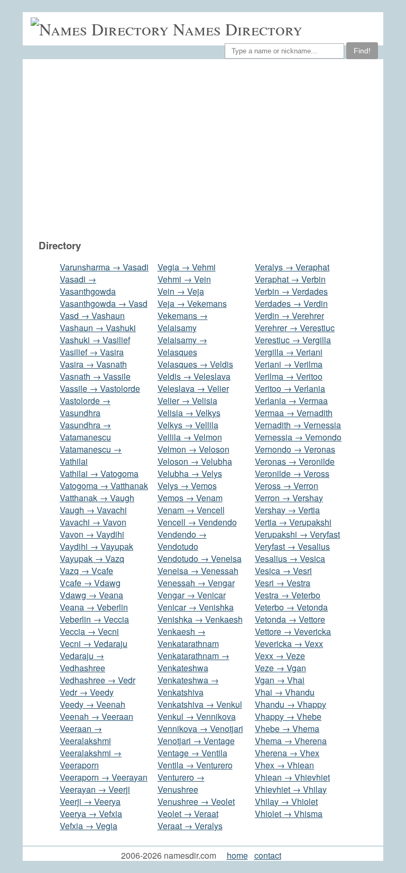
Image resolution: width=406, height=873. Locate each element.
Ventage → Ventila (192, 753)
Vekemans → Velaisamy (183, 321)
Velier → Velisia (187, 401)
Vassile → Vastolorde (100, 388)
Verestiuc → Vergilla (293, 340)
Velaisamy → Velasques (182, 346)
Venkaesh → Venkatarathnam (188, 637)
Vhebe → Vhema (287, 728)
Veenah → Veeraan (96, 716)
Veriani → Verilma (288, 364)
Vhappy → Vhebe (288, 716)
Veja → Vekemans (192, 303)
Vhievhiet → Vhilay (291, 789)
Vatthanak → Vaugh (97, 498)
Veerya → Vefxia (91, 814)
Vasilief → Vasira (92, 352)
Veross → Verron (286, 486)
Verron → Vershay (289, 498)
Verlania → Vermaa (291, 401)
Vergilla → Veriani (288, 352)
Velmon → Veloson (193, 449)
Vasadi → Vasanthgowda (88, 285)
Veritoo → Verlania (290, 388)
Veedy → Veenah (92, 704)
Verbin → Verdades (291, 291)
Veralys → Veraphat (292, 267)
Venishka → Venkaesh (200, 619)
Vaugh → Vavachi (93, 510)
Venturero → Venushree (181, 783)
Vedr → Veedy (87, 692)
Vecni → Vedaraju (93, 643)
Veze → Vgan (280, 668)
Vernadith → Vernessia (298, 425)
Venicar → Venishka (196, 607)
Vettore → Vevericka (293, 631)
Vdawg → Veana (91, 595)
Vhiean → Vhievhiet (292, 777)
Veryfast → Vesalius (292, 546)
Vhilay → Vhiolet (286, 801)
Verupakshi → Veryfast (297, 534)
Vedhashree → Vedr (97, 680)
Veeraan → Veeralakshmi (85, 734)
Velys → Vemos (187, 486)
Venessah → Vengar (196, 583)
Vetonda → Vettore (290, 619)
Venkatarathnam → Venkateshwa (193, 662)
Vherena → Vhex (287, 753)
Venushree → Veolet (196, 801)
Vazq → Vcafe (86, 571)
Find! (362, 50)
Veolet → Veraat (188, 814)
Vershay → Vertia (287, 510)
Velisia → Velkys (189, 413)
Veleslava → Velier (193, 388)
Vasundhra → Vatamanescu (85, 431)
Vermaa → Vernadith (294, 413)
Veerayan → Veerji (95, 789)
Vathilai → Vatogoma (99, 473)
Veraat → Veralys (190, 826)
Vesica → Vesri (283, 571)
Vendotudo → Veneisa (200, 558)
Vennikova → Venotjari (200, 728)
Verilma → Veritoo (288, 376)
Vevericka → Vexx (289, 643)
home (237, 855)
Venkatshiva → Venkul (200, 704)
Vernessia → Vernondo (298, 437)
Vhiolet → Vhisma (288, 814)
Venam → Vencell (191, 510)
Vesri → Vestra (282, 583)
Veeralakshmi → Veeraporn (91, 759)
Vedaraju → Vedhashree (82, 662)
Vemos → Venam (190, 498)
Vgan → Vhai (279, 680)
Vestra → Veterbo (287, 595)
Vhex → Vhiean (284, 765)
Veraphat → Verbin (290, 279)
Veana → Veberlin (94, 607)
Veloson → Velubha (195, 461)
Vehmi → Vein (184, 279)
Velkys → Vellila (188, 425)
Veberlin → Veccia (94, 619)
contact (267, 855)
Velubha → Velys (190, 473)
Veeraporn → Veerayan (103, 777)
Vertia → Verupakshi (293, 522)
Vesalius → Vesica (290, 558)
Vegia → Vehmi (187, 267)
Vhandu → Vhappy (290, 704)
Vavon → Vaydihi (92, 534)
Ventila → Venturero (195, 765)
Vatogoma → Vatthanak (104, 486)
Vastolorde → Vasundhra (85, 407)
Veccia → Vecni (89, 631)
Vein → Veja (181, 291)
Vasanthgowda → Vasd (103, 303)
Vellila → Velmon (190, 437)
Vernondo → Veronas (295, 449)
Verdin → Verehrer (289, 315)
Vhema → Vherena (291, 741)
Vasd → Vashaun (92, 315)
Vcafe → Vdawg (90, 583)
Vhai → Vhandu (285, 692)
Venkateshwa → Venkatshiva (188, 686)
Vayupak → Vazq (92, 558)
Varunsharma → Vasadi (104, 267)
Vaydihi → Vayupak (96, 546)
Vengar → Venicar (192, 595)
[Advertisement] (208, 149)
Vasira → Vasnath (93, 364)
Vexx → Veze (280, 656)
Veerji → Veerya (90, 801)
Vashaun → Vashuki (98, 328)
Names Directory (237, 28)
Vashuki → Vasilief (95, 340)
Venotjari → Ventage (196, 741)
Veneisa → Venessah (198, 571)
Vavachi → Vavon (93, 522)
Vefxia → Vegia (88, 826)
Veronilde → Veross (292, 473)
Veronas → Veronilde (295, 461)
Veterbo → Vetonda (291, 607)
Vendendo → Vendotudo (182, 540)
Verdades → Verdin (291, 303)
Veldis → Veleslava (194, 376)
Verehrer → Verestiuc (295, 328)
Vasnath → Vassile (95, 376)
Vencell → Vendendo (197, 522)
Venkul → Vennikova (197, 716)
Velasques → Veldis (195, 364)
